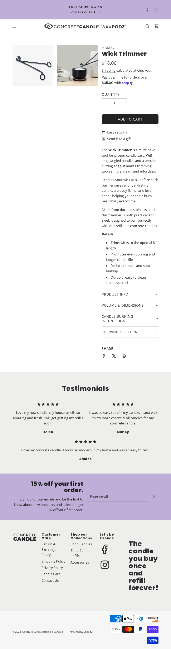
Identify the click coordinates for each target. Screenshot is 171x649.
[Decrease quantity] (106, 103)
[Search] (147, 26)
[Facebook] (147, 10)
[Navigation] (14, 26)
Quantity (110, 94)
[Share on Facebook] (103, 356)
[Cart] (156, 26)
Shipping (109, 70)
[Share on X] (113, 356)
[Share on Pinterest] (123, 356)
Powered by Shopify (80, 632)
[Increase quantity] (122, 103)
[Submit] (153, 496)
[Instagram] (156, 10)
